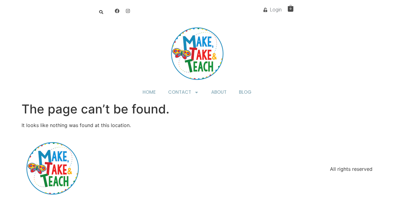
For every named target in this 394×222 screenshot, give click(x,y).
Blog (245, 92)
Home (149, 92)
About (219, 92)
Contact (179, 92)
